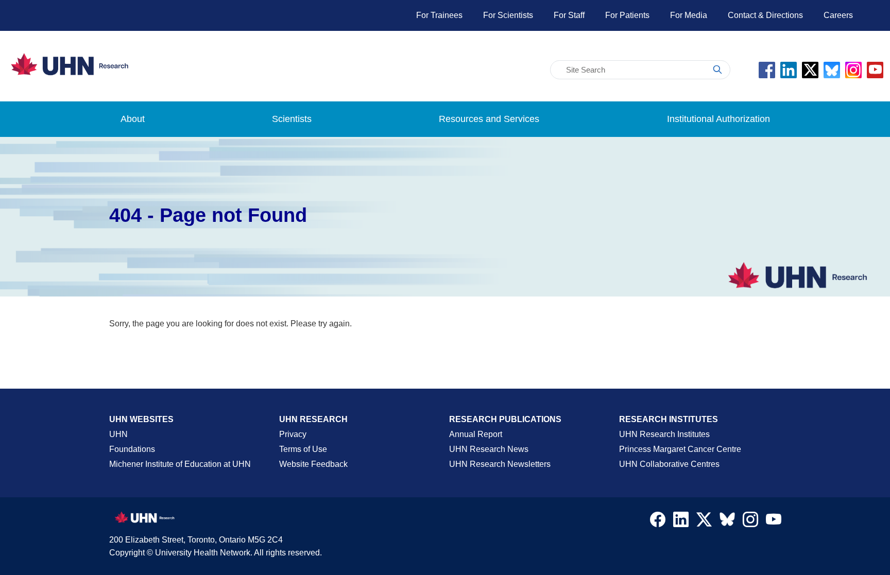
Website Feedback (313, 464)
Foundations (132, 449)
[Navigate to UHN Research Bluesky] (727, 520)
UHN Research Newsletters (500, 464)
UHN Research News (488, 449)
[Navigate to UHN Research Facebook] (657, 522)
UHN (118, 434)
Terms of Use (303, 449)
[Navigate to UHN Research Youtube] (773, 522)
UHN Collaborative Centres (669, 464)
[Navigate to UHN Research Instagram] (750, 522)
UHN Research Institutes (664, 434)
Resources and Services (489, 119)
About (133, 119)
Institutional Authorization (718, 119)
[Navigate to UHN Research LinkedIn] (681, 522)
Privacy (292, 434)
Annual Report (475, 434)
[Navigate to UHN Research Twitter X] (704, 522)
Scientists (292, 119)
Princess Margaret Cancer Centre (680, 449)
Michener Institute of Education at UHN (180, 464)
